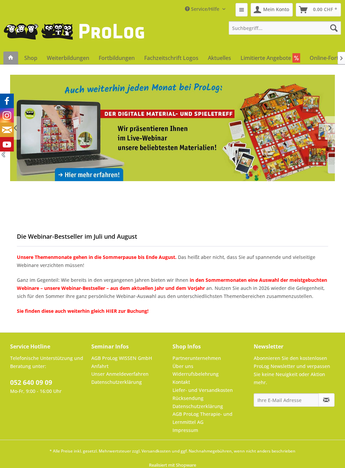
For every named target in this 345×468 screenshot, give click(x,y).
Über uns (182, 366)
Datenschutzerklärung (116, 382)
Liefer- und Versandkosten (202, 390)
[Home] (10, 58)
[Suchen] (334, 28)
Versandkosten (156, 451)
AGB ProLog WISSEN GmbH (121, 358)
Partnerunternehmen (196, 358)
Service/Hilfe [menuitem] (205, 9)
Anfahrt (99, 366)
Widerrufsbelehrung (195, 374)
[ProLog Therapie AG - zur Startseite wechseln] (74, 36)
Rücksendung (187, 398)
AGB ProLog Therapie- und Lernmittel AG (202, 418)
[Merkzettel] (242, 9)
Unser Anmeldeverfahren (120, 374)
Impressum (185, 430)
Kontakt (181, 382)
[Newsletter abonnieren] (326, 400)
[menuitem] (242, 9)
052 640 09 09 (31, 382)
